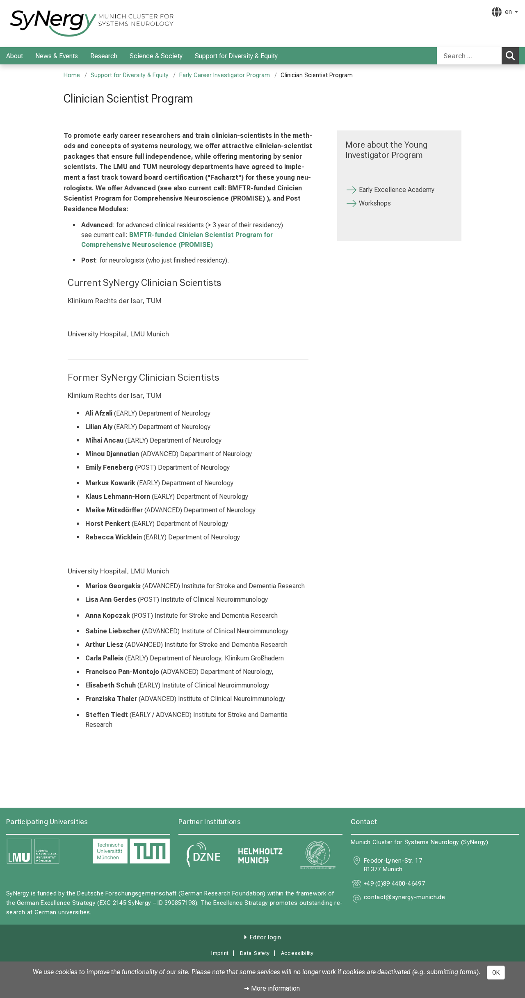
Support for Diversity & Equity (130, 75)
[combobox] (478, 55)
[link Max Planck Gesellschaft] (317, 854)
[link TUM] (131, 851)
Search (510, 55)
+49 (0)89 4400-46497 (394, 883)
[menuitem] (31, 56)
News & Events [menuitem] (56, 56)
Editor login (265, 937)
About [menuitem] (14, 56)
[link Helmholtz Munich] (260, 854)
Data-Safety (254, 953)
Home (72, 75)
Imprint (219, 953)
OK (496, 972)
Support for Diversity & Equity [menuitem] (236, 56)
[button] (404, 898)
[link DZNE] (203, 854)
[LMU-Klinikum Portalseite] (55, 24)
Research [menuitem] (103, 56)
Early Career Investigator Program (224, 75)
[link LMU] (45, 851)
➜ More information (272, 988)
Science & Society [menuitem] (156, 56)
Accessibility (297, 953)
